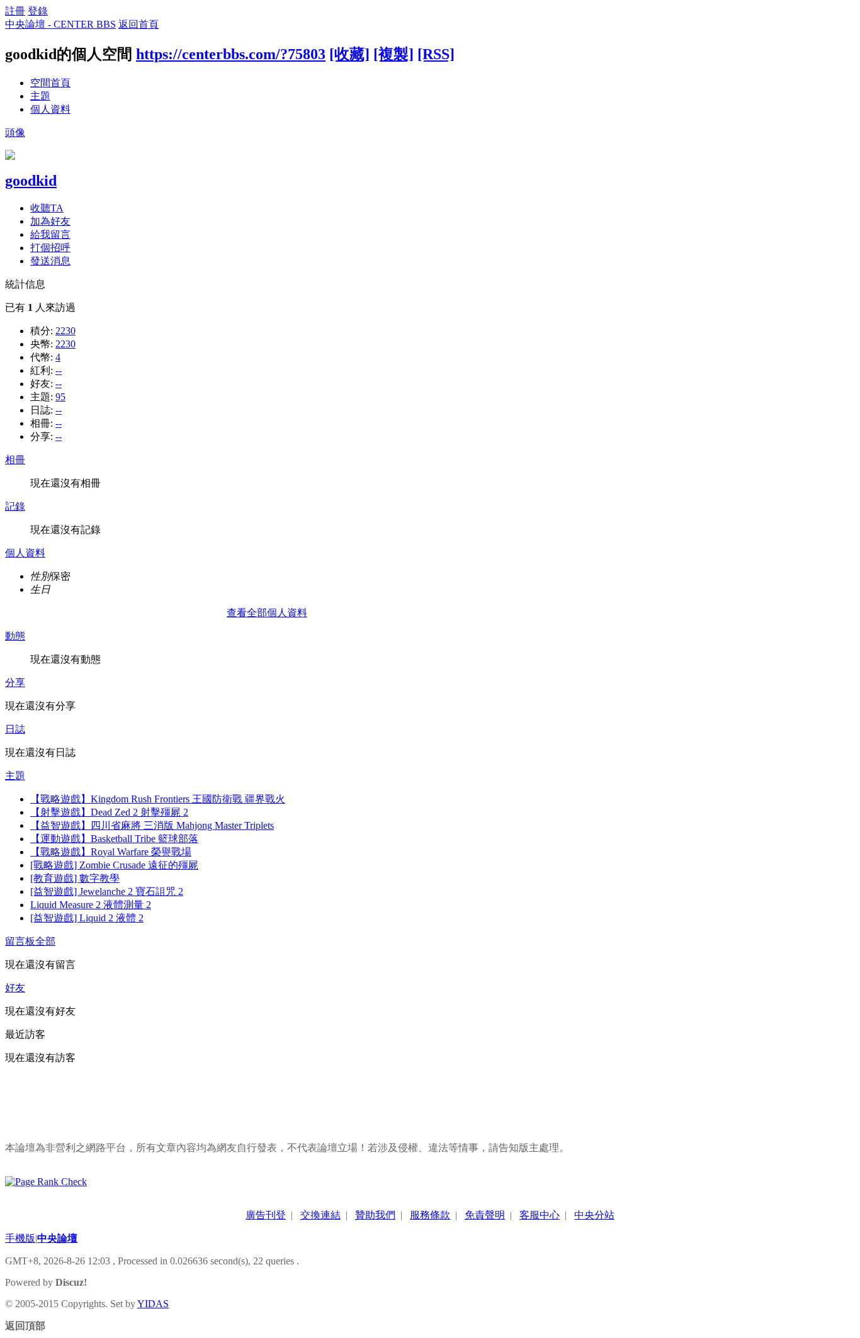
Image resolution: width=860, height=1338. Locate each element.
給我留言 (50, 234)
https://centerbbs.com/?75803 (230, 54)
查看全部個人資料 (267, 612)
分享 (15, 682)
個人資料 (50, 109)
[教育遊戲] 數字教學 (75, 878)
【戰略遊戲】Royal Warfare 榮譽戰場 (110, 851)
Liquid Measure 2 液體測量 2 (90, 904)
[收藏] (349, 54)
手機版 (20, 1238)
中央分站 (594, 1215)
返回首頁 (138, 24)
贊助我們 (375, 1215)
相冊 (15, 459)
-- (58, 370)
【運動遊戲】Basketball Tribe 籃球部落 (114, 838)
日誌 (15, 729)
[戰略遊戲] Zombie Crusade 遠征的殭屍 (114, 865)
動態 (15, 636)
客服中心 (539, 1215)
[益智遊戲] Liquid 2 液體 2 (87, 918)
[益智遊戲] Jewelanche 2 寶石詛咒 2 (106, 891)
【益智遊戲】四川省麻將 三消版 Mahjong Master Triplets (152, 825)
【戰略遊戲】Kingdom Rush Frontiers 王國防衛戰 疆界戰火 (157, 799)
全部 (45, 941)
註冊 (15, 11)
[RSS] (436, 54)
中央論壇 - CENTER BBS (60, 24)
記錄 (15, 506)
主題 (40, 96)
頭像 (15, 132)
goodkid (31, 180)
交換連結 (320, 1215)
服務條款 (430, 1215)
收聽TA (47, 208)
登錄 (38, 11)
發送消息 (50, 261)
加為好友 (50, 221)
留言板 (20, 941)
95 (60, 396)
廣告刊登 (266, 1215)
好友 (15, 987)
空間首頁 (50, 82)
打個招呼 (50, 247)
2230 (65, 330)
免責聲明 (485, 1215)
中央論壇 (57, 1238)
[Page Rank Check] (46, 1181)
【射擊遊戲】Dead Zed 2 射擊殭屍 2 (109, 812)
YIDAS (153, 1303)
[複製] (393, 54)
